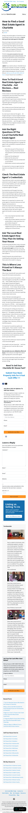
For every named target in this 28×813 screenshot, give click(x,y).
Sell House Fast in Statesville (10, 755)
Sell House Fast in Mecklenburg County (13, 777)
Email (5, 426)
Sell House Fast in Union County (11, 782)
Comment (5, 450)
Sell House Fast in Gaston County (11, 770)
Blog (18, 795)
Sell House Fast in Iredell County (11, 772)
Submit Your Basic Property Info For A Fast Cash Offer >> (14, 375)
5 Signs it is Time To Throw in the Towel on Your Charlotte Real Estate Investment (13, 714)
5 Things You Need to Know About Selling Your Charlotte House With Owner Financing (13, 720)
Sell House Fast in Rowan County (11, 780)
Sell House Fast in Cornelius (10, 739)
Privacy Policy (12, 795)
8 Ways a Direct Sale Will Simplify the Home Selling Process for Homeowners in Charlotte (13, 708)
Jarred (5, 32)
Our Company (20, 1)
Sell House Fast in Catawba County (12, 768)
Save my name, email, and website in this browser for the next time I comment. (13, 487)
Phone (5, 420)
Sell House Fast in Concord (10, 736)
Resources (23, 793)
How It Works (5, 793)
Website (4, 479)
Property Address (8, 415)
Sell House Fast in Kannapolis (10, 746)
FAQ (11, 793)
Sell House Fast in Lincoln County (11, 775)
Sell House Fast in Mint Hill (10, 750)
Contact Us (20, 791)
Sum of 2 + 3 (5, 490)
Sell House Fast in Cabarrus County (12, 765)
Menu (24, 14)
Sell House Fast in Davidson (10, 741)
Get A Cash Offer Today (10, 1)
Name (4, 468)
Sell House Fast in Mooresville (11, 753)
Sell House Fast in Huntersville (11, 743)
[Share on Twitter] (6, 384)
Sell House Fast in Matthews (10, 748)
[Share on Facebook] (3, 384)
